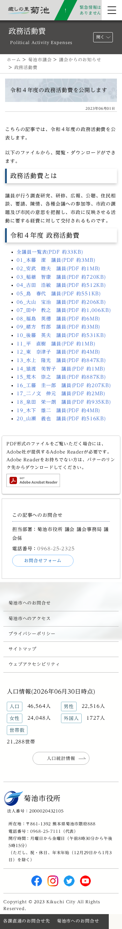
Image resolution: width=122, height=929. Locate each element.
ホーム (14, 60)
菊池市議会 (40, 60)
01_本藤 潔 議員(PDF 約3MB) (56, 260)
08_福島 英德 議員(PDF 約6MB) (58, 318)
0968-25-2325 (56, 548)
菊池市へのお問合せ (29, 603)
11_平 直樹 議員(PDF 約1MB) (56, 343)
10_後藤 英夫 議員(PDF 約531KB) (61, 335)
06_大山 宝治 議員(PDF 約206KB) (61, 302)
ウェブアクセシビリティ (34, 664)
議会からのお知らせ (80, 60)
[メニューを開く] (112, 10)
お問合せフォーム (43, 560)
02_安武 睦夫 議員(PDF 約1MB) (58, 268)
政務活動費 (26, 67)
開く (100, 37)
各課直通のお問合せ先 (26, 921)
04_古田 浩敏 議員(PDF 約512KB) (61, 285)
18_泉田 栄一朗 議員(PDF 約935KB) (64, 402)
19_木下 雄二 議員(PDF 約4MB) (58, 410)
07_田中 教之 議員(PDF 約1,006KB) (64, 310)
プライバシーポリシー (32, 634)
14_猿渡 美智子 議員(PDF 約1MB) (61, 368)
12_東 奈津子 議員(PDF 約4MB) (58, 352)
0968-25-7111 (45, 831)
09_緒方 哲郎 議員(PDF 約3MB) (58, 326)
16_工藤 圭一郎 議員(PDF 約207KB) (64, 385)
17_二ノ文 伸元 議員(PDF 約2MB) (61, 393)
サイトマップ (22, 649)
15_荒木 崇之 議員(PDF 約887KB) (61, 377)
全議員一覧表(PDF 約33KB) (50, 252)
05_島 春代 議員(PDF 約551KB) (59, 293)
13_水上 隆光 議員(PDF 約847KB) (61, 360)
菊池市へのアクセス (29, 618)
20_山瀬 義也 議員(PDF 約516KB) (61, 418)
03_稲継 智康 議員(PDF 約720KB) (61, 277)
